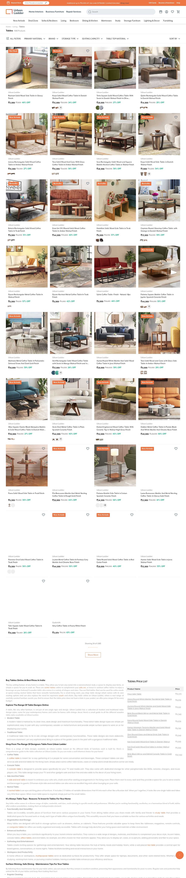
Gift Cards (152, 3)
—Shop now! (124, 3)
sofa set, (82, 688)
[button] (46, 3)
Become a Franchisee (166, 3)
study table (160, 813)
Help (178, 3)
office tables (26, 838)
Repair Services (73, 12)
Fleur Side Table (134, 694)
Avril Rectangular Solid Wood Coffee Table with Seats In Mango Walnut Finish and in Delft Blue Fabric (70, 363)
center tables (49, 688)
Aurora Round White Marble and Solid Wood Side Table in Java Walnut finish (149, 707)
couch (61, 695)
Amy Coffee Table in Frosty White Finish (68, 626)
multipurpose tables (45, 856)
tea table (151, 845)
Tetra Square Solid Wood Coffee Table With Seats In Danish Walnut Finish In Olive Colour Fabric (115, 98)
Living (15, 27)
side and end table (16, 780)
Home (8, 27)
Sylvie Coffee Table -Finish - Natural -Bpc (114, 294)
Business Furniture (55, 12)
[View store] (160, 12)
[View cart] (178, 12)
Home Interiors (36, 12)
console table (15, 769)
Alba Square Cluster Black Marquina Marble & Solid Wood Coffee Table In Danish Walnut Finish (27, 429)
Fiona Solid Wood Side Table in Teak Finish (26, 493)
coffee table (14, 758)
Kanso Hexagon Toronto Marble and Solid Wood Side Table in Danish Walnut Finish (148, 728)
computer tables (16, 827)
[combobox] (34, 3)
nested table (14, 790)
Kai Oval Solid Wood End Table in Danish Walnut (148, 742)
